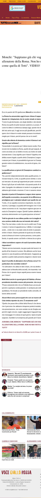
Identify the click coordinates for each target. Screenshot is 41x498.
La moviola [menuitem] (25, 17)
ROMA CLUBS (22, 1)
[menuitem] (2, 17)
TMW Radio (12, 1)
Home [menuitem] (8, 17)
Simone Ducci (7, 105)
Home (5, 1)
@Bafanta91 (19, 105)
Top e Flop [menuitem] (15, 17)
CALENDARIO (32, 1)
